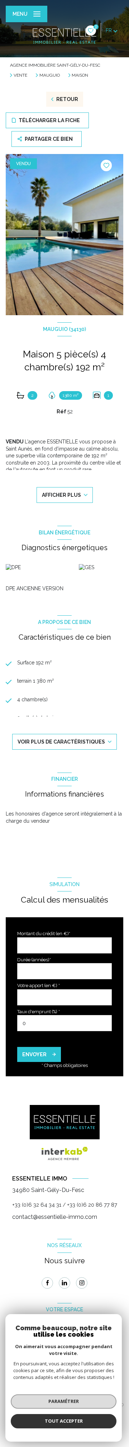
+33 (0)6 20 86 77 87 (92, 1205)
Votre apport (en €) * (38, 985)
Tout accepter (64, 1421)
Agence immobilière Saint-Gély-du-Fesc (55, 65)
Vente (20, 75)
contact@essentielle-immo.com (54, 1216)
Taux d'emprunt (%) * (38, 1011)
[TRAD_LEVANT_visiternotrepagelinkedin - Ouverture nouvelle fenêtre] (64, 1283)
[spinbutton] (64, 1023)
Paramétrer (63, 1401)
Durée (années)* (34, 959)
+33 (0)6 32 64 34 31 (36, 1205)
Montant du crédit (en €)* (43, 933)
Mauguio (49, 75)
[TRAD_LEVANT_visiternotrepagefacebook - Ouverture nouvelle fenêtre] (47, 1283)
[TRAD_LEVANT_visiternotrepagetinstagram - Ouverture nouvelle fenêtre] (81, 1283)
